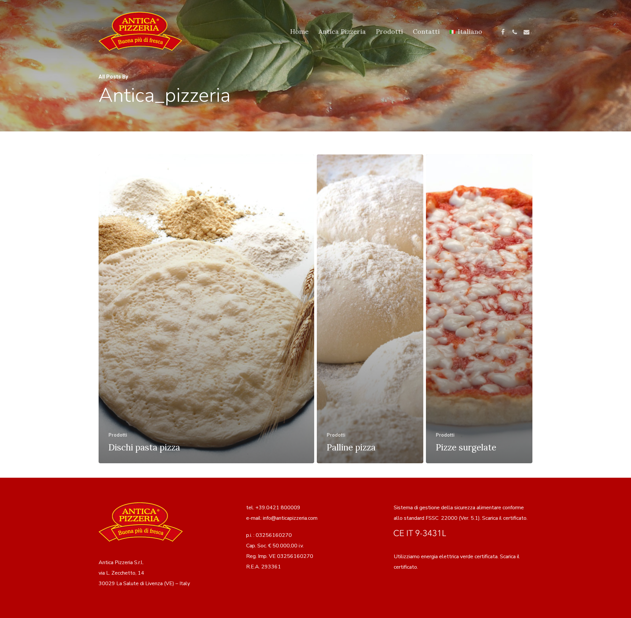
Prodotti (389, 31)
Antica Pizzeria (342, 31)
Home (299, 31)
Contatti (426, 31)
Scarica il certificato (504, 518)
